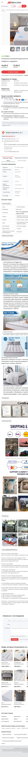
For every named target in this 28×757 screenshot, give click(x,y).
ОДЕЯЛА (16, 719)
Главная (3, 9)
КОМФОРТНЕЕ (17, 716)
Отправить (14, 639)
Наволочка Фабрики (6, 734)
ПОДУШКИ (3, 716)
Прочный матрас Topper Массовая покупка (11, 741)
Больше (3, 743)
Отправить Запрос (13, 72)
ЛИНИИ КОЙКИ (4, 719)
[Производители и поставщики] (14, 2)
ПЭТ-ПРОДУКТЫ (5, 721)
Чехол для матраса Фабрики (20, 734)
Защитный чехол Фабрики (8, 737)
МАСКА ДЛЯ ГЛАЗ (18, 721)
